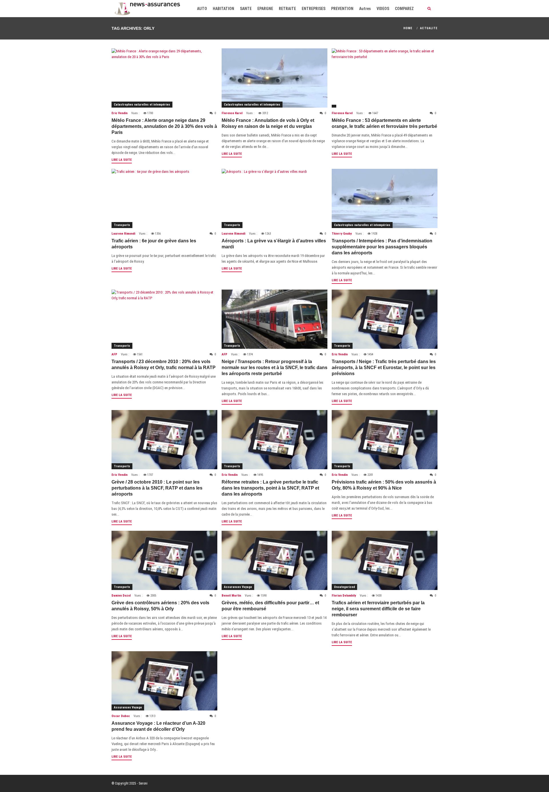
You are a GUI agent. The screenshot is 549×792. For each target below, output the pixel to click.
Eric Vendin (120, 113)
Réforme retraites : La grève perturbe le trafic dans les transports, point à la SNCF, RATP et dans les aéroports (270, 488)
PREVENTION (342, 8)
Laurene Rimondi (123, 233)
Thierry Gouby (342, 233)
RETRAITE (287, 8)
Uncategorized (344, 587)
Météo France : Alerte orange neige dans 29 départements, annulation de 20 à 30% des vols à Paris (164, 126)
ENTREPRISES (313, 8)
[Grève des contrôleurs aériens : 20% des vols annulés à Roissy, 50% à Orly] (164, 560)
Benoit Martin (231, 595)
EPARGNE (265, 8)
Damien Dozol (121, 595)
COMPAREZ (404, 8)
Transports (122, 225)
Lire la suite (122, 160)
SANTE (246, 8)
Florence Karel (232, 113)
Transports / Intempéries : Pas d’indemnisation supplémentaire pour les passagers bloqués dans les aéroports (382, 246)
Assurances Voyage (238, 587)
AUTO (202, 8)
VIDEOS (383, 8)
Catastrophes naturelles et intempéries (142, 104)
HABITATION (223, 8)
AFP (114, 354)
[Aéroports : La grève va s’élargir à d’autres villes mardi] (274, 198)
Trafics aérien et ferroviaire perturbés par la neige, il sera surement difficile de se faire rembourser (378, 608)
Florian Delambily (344, 595)
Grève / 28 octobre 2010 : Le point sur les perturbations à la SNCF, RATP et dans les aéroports (157, 488)
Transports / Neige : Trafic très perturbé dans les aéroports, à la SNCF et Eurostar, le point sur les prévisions (384, 367)
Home (407, 28)
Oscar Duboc (121, 716)
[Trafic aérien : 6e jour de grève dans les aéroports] (164, 198)
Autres (365, 8)
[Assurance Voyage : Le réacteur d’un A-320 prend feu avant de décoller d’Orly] (164, 680)
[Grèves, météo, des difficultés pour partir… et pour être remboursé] (274, 560)
